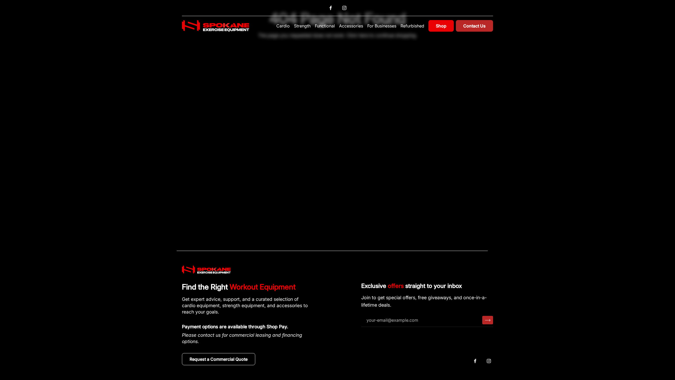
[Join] (487, 320)
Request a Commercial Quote (219, 359)
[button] (283, 26)
